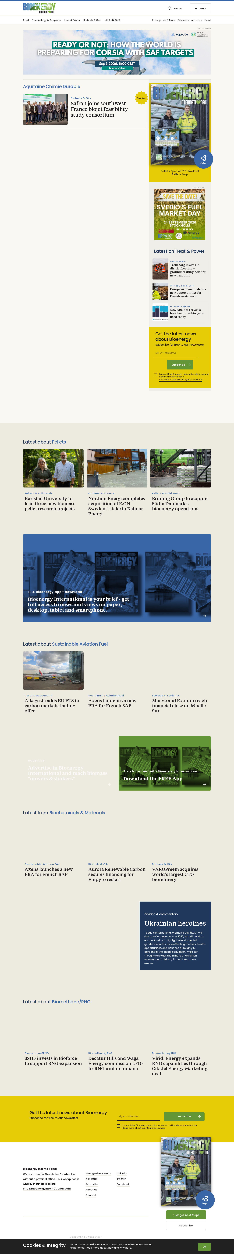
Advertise (196, 20)
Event (208, 20)
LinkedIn (122, 1173)
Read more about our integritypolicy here (180, 379)
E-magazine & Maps (163, 20)
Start (26, 20)
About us (91, 1189)
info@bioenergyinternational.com (47, 1188)
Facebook (123, 1184)
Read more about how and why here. (109, 1248)
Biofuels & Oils (92, 20)
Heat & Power (72, 20)
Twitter (121, 1179)
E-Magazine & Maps (186, 1215)
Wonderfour (94, 1236)
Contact (91, 1195)
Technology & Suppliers (46, 20)
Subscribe (183, 20)
